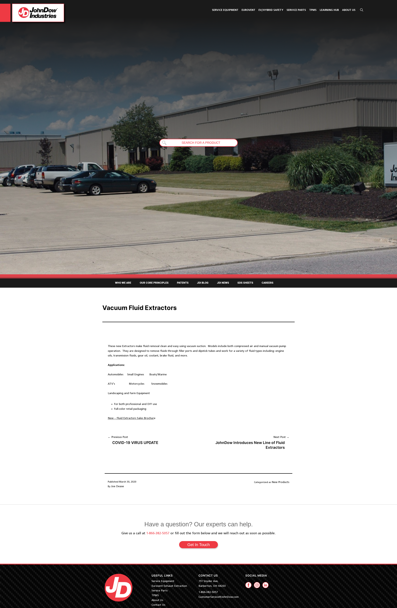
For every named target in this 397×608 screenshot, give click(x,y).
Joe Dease (117, 486)
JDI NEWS (223, 282)
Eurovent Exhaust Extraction (169, 586)
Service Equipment (225, 10)
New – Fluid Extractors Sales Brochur (131, 418)
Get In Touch (198, 544)
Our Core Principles (154, 282)
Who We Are (123, 282)
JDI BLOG (202, 282)
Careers (267, 282)
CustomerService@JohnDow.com (218, 597)
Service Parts (296, 10)
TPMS (313, 10)
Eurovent (248, 10)
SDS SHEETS (245, 282)
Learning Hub (329, 10)
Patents (183, 282)
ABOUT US (348, 10)
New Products (280, 482)
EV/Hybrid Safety (271, 10)
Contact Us (158, 605)
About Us (157, 600)
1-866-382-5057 (158, 533)
